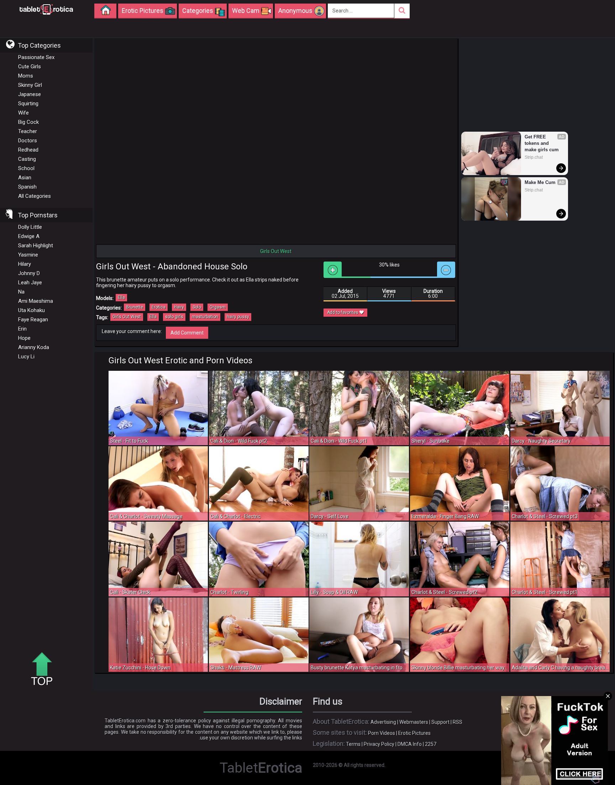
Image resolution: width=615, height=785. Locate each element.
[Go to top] (44, 669)
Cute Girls (29, 66)
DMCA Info (410, 744)
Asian (24, 177)
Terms (353, 744)
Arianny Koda (33, 347)
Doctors (27, 140)
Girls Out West (126, 316)
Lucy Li (26, 356)
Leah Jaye (30, 282)
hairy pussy (238, 316)
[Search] (402, 11)
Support (440, 722)
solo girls (174, 316)
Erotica (158, 307)
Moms (25, 76)
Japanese (29, 94)
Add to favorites (343, 312)
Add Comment (187, 333)
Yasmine (28, 255)
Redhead (28, 150)
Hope (24, 338)
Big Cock (28, 122)
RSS (457, 722)
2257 (430, 744)
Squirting (28, 103)
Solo (197, 307)
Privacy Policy (379, 744)
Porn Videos (381, 733)
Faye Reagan (33, 319)
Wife (23, 113)
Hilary (24, 264)
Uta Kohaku (31, 310)
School (26, 168)
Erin (22, 329)
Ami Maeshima (35, 301)
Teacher (27, 131)
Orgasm (218, 307)
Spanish (27, 187)
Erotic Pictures (414, 733)
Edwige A (29, 236)
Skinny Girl (30, 85)
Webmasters (413, 722)
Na (21, 292)
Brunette (134, 307)
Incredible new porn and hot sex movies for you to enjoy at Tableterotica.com (46, 9)
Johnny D (29, 273)
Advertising (383, 722)
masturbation (205, 316)
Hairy (179, 307)
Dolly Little (30, 227)
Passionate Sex (36, 57)
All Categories (34, 196)
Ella (121, 297)
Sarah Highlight (35, 245)
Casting (27, 159)
